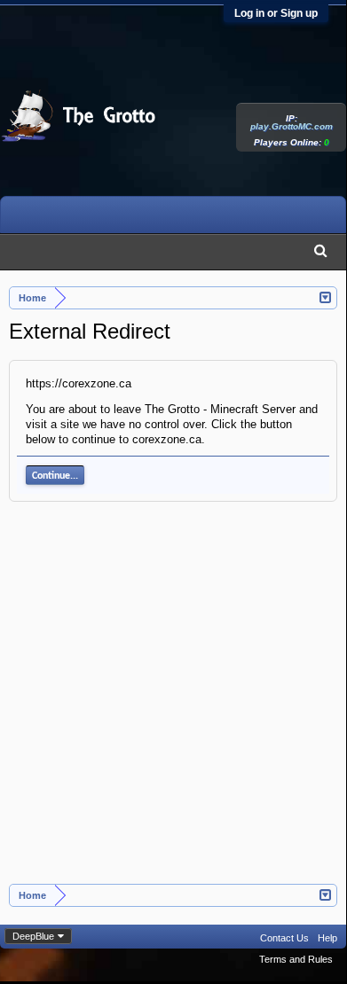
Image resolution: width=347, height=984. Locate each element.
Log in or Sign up (276, 13)
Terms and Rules (296, 959)
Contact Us (284, 938)
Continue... (55, 476)
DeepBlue (33, 936)
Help (327, 938)
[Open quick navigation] (326, 296)
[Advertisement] (173, 702)
